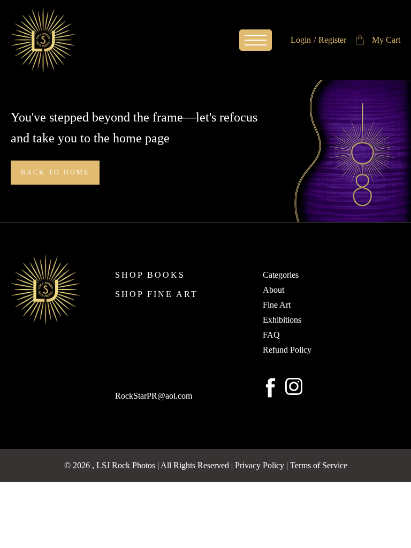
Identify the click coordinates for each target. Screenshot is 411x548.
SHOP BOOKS (150, 275)
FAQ (271, 335)
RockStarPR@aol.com (153, 396)
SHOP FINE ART (156, 294)
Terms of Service (318, 465)
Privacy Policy (259, 465)
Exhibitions (282, 320)
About (273, 290)
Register (332, 39)
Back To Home (55, 172)
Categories (281, 275)
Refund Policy (287, 350)
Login (301, 39)
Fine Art (277, 305)
